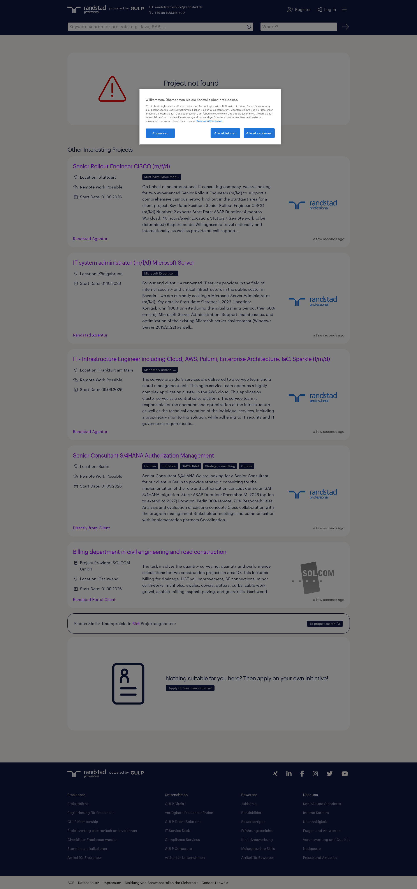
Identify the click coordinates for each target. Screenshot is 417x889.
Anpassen (160, 133)
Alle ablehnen (225, 133)
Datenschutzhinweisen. (210, 121)
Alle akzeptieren (259, 133)
